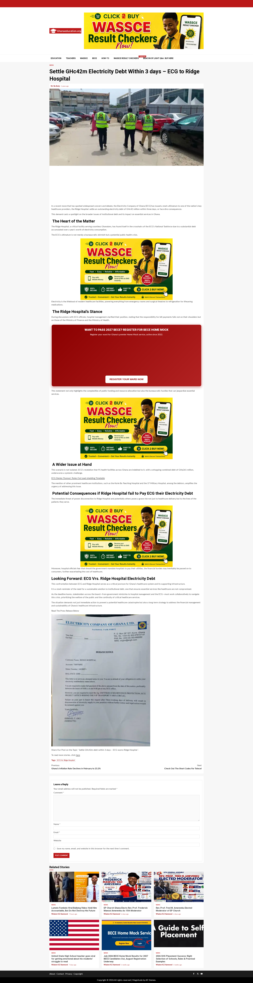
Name (56, 824)
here (78, 755)
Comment (58, 793)
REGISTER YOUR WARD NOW (126, 379)
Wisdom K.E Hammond (59, 914)
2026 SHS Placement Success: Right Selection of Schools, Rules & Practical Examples (179, 935)
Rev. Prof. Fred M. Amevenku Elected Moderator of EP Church (179, 887)
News (51, 65)
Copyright (78, 974)
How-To (105, 58)
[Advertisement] (126, 185)
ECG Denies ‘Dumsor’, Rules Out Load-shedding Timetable (78, 478)
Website (57, 841)
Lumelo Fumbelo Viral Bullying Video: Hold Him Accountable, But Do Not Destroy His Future (74, 887)
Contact (60, 974)
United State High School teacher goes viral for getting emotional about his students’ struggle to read (74, 935)
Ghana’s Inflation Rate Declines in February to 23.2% (76, 767)
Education (56, 58)
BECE (94, 58)
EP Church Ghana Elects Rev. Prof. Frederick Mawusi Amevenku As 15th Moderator (126, 887)
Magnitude (137, 980)
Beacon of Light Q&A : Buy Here (158, 58)
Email (56, 832)
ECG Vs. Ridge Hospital (66, 760)
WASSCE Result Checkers (126, 58)
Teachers (71, 58)
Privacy (68, 974)
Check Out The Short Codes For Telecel (183, 767)
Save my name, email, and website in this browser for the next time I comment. (93, 849)
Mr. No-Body (55, 86)
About (52, 974)
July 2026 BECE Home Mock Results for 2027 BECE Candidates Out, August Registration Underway (126, 935)
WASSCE (84, 58)
